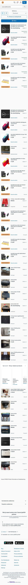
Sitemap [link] (3, 567)
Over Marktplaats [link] (5, 560)
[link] (2, 2)
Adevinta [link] (16, 562)
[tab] (2, 13)
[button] (17, 2)
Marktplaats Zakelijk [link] (19, 548)
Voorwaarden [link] (4, 553)
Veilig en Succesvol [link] (5, 551)
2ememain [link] (16, 565)
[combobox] (12, 7)
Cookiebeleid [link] (4, 556)
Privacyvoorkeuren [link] (18, 556)
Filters (14, 20)
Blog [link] (2, 548)
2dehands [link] (3, 565)
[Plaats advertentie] (24, 2)
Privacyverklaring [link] (18, 553)
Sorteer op (14, 10)
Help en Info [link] (17, 551)
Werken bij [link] (16, 560)
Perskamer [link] (3, 562)
